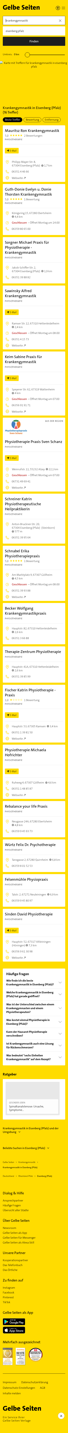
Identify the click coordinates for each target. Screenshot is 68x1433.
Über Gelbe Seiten (16, 1220)
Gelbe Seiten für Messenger (19, 1237)
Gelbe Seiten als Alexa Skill (18, 1242)
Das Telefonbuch (12, 1265)
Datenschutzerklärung (34, 1382)
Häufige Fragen (12, 1205)
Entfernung (51, 119)
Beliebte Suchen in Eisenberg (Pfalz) (24, 1148)
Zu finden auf (13, 1280)
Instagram (9, 1287)
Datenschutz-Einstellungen (19, 1388)
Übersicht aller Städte (16, 1210)
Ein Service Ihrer (17, 1419)
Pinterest (8, 1297)
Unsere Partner (14, 1253)
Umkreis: (11, 54)
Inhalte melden (12, 1393)
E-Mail (13, 150)
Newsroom (9, 1228)
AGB (42, 1388)
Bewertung (32, 119)
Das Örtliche (10, 1270)
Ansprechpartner (13, 1200)
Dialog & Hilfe (13, 1193)
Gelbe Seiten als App (15, 1233)
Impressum (9, 1382)
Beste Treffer (12, 119)
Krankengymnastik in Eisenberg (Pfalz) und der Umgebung (31, 1130)
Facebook (8, 1292)
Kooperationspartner (15, 1260)
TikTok (6, 1302)
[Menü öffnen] (63, 8)
